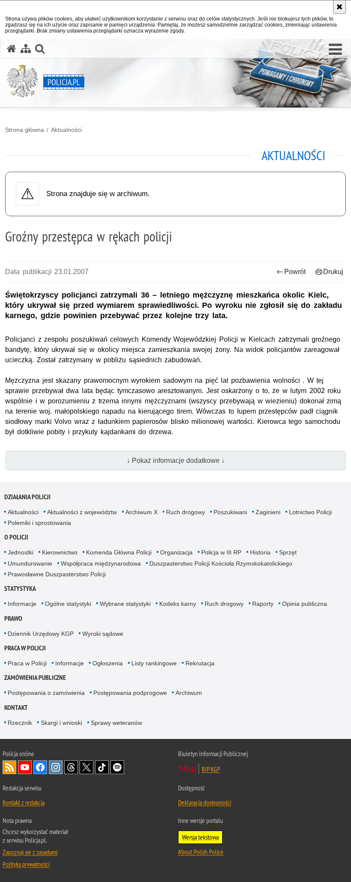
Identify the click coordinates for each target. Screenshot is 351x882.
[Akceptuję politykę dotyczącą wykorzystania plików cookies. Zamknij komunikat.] (339, 7)
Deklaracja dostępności (204, 802)
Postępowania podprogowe (130, 692)
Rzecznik (20, 722)
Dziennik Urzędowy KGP (41, 633)
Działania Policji (27, 496)
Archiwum (189, 692)
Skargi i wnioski (61, 722)
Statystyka (20, 588)
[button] (335, 50)
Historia (260, 552)
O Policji (16, 537)
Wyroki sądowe (102, 633)
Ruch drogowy (185, 512)
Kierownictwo (59, 552)
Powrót (295, 271)
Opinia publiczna (304, 603)
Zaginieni (268, 512)
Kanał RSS (9, 767)
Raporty (263, 603)
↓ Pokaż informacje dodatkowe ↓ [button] (176, 460)
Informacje (22, 603)
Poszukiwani (230, 512)
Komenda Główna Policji (119, 552)
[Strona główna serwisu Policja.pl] (11, 48)
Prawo (13, 618)
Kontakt (16, 707)
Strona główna (24, 129)
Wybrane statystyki (125, 603)
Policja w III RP (221, 552)
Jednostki (20, 552)
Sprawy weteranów (116, 722)
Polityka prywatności (26, 864)
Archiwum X (141, 512)
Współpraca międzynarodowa (101, 563)
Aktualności (66, 129)
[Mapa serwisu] (26, 48)
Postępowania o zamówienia (46, 692)
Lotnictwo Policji (310, 512)
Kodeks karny (177, 603)
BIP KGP (211, 769)
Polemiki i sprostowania (39, 522)
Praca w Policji (25, 648)
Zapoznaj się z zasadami (30, 852)
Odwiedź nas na (25, 767)
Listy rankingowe (154, 663)
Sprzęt (288, 552)
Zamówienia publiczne (35, 677)
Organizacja (176, 552)
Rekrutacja (199, 663)
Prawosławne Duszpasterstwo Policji (57, 574)
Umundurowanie (30, 563)
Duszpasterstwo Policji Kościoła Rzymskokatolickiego (220, 563)
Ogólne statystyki (68, 603)
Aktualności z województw (82, 512)
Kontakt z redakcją (24, 802)
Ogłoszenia (107, 663)
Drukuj (333, 271)
